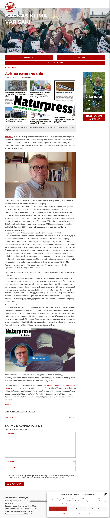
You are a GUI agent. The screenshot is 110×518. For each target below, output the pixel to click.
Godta (58, 509)
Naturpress (9, 137)
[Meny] (101, 4)
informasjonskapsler (88, 499)
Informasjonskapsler (69, 514)
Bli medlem (29, 58)
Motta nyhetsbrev (55, 63)
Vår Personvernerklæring (84, 514)
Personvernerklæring (57, 477)
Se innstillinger (97, 509)
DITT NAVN (10, 461)
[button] (106, 494)
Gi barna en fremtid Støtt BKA (94, 102)
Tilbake (7, 67)
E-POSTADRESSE (12, 467)
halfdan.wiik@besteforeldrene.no (41, 501)
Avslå (78, 509)
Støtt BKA (80, 58)
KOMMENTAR (11, 434)
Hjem (14, 67)
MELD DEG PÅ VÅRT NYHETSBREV (94, 117)
